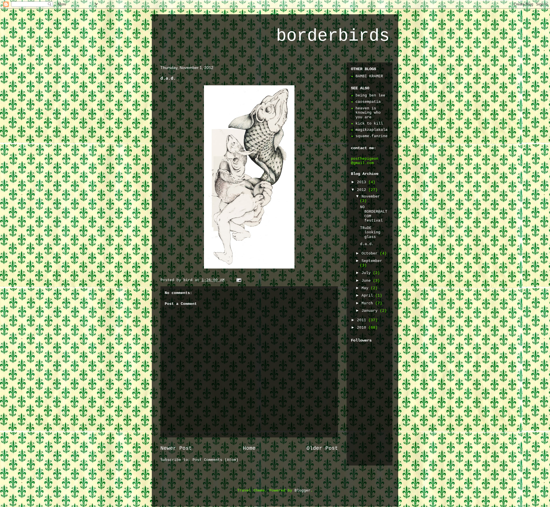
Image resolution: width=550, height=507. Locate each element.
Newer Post (176, 448)
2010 (362, 327)
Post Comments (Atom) (215, 460)
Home (249, 448)
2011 (362, 320)
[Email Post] (239, 280)
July (367, 273)
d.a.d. (367, 244)
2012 (362, 190)
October (371, 253)
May (366, 288)
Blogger (302, 490)
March (368, 303)
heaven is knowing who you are (368, 112)
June (367, 281)
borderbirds (333, 36)
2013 (362, 182)
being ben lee (370, 95)
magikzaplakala (371, 130)
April (368, 295)
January (371, 311)
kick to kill (369, 123)
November (371, 196)
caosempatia (368, 102)
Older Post (322, 448)
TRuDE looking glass (370, 232)
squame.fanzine (371, 136)
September (372, 261)
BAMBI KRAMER (369, 76)
